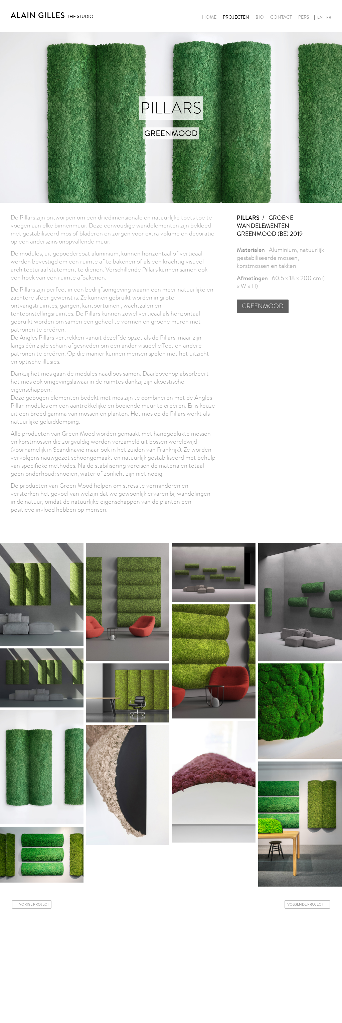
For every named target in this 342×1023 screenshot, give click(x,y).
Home (209, 17)
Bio (259, 17)
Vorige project (34, 904)
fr (328, 17)
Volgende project (305, 904)
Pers (303, 17)
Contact (281, 17)
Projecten (236, 17)
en (320, 17)
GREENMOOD (263, 306)
